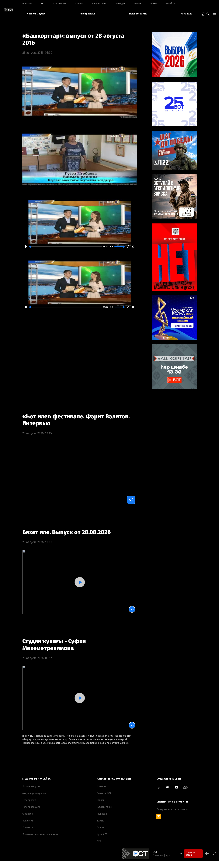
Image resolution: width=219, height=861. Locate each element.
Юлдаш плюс (99, 3)
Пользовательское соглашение (40, 834)
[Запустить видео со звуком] (79, 582)
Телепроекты (87, 13)
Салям (153, 3)
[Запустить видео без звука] (132, 609)
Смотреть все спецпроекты (172, 809)
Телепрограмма (138, 13)
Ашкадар (120, 3)
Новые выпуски (36, 13)
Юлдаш (79, 3)
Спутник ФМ (59, 3)
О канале (186, 13)
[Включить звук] (131, 500)
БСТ (43, 3)
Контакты (27, 827)
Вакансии (28, 820)
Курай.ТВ (170, 3)
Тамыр (137, 3)
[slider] (65, 246)
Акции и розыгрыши (34, 793)
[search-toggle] (208, 13)
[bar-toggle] (214, 13)
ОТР (99, 841)
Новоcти (27, 3)
